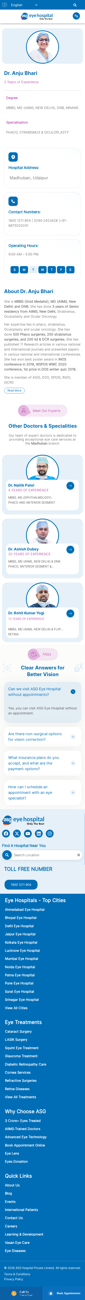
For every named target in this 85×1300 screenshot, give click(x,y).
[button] (76, 16)
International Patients (21, 1210)
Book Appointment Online (25, 1145)
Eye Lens (12, 1153)
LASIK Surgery (16, 1039)
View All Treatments (20, 1097)
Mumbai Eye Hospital (21, 959)
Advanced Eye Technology (26, 1137)
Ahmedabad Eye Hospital (25, 909)
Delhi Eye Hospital (19, 926)
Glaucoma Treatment (21, 1056)
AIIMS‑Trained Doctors (22, 1129)
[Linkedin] (39, 834)
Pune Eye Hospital (19, 983)
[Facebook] (6, 834)
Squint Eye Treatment (22, 1048)
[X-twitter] (17, 834)
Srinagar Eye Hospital (22, 1000)
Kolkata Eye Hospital (21, 942)
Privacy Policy (13, 1279)
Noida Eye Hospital (20, 967)
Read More (14, 390)
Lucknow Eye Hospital (22, 950)
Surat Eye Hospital (19, 991)
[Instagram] (50, 834)
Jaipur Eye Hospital (20, 934)
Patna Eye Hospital (20, 975)
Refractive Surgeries (21, 1080)
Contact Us (14, 1218)
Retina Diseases (17, 1089)
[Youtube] (28, 834)
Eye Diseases (15, 1251)
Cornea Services (18, 1072)
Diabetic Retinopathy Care (25, 1064)
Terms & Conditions (17, 1274)
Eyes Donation (17, 1161)
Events (10, 1202)
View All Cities (16, 1008)
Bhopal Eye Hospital (21, 918)
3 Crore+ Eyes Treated (23, 1121)
